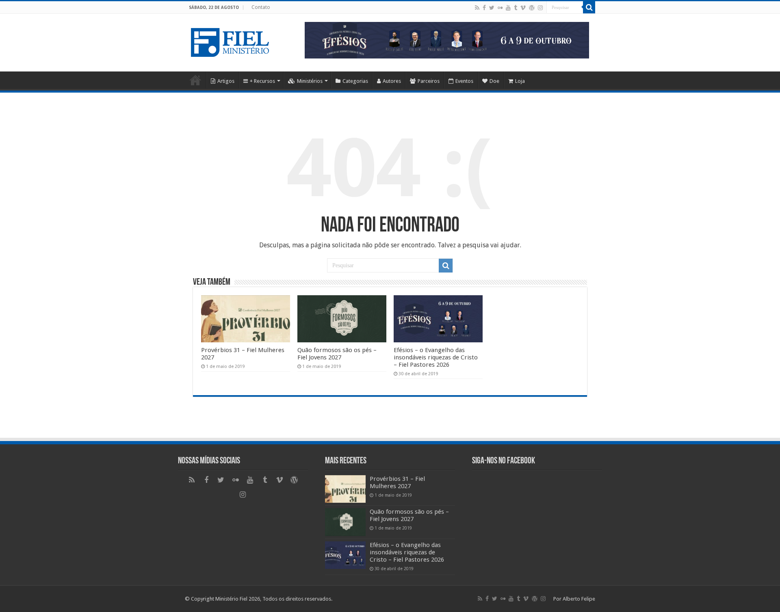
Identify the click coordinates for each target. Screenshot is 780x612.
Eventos (464, 81)
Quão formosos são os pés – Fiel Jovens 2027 (337, 353)
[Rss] (477, 8)
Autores (392, 81)
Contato (260, 7)
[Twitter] (491, 8)
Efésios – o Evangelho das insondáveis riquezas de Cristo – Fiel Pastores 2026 (436, 357)
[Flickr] (500, 8)
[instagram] (540, 8)
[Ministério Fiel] (231, 41)
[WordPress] (531, 8)
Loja (520, 81)
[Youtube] (508, 8)
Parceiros (429, 81)
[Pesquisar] (589, 7)
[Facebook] (484, 8)
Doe (494, 81)
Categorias (355, 81)
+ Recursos (262, 81)
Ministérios (310, 81)
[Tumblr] (515, 8)
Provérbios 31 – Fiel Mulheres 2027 (397, 482)
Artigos (225, 81)
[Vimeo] (523, 8)
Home (195, 80)
